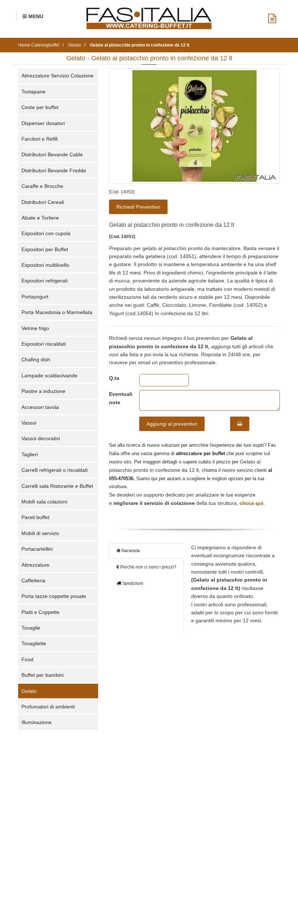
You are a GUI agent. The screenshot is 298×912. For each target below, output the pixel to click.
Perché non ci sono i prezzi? (147, 567)
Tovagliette (33, 643)
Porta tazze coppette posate (53, 596)
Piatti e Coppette (40, 612)
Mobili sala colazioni (44, 502)
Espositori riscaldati (43, 344)
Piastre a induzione (43, 391)
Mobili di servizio (40, 533)
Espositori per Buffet (44, 249)
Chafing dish (35, 359)
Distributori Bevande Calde (52, 154)
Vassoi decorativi (40, 438)
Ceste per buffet (40, 107)
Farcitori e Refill (39, 139)
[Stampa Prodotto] (239, 424)
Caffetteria (33, 580)
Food (27, 659)
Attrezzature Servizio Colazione (57, 76)
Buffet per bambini (42, 675)
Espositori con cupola (46, 233)
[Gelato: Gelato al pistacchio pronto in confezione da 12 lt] (194, 125)
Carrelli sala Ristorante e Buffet (57, 486)
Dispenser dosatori (43, 123)
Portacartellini (37, 549)
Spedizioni (132, 583)
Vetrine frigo (35, 328)
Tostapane (33, 92)
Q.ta (114, 378)
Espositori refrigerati (44, 281)
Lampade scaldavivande (49, 375)
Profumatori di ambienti (48, 707)
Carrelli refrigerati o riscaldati (54, 470)
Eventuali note (118, 398)
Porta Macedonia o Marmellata (56, 312)
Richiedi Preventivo (138, 207)
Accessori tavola (40, 407)
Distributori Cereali (42, 202)
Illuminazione (36, 722)
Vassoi (28, 423)
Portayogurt (34, 297)
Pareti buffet (35, 517)
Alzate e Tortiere (40, 218)
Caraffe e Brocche (42, 186)
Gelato (29, 691)
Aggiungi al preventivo (171, 424)
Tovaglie (30, 628)
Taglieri (29, 454)
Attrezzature (35, 565)
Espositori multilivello (45, 265)
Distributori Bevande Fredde (53, 170)
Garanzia (130, 550)
